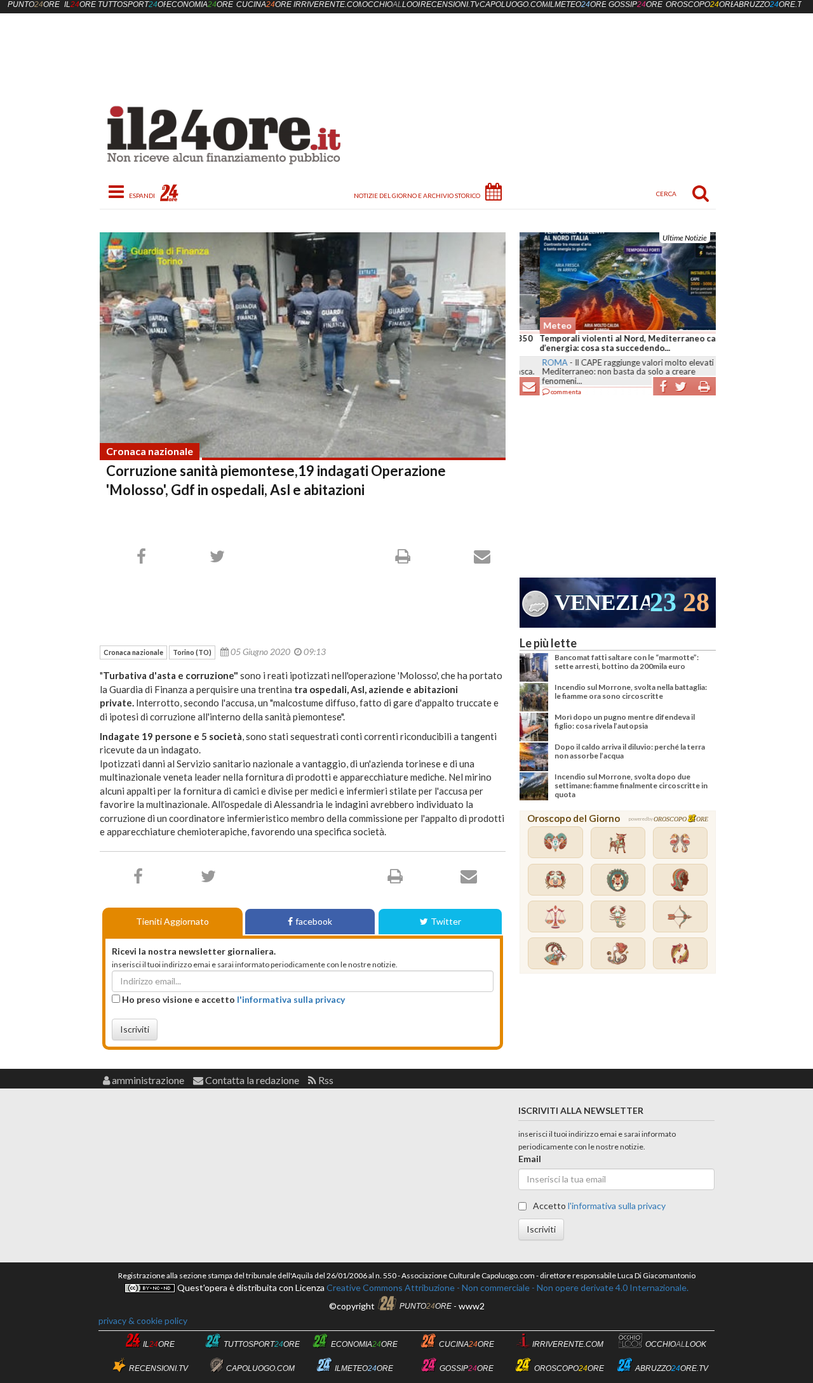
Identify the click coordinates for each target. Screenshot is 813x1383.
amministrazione (147, 1080)
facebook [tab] (313, 921)
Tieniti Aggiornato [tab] (172, 921)
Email (529, 1158)
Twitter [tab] (446, 921)
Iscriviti (134, 1029)
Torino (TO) (192, 652)
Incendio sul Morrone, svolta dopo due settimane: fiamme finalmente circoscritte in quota (631, 786)
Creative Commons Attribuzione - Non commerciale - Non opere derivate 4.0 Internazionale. (507, 1287)
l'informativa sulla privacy (291, 999)
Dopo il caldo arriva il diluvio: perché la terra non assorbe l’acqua (629, 751)
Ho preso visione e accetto (232, 999)
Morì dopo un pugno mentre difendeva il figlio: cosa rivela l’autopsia (624, 721)
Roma (535, 362)
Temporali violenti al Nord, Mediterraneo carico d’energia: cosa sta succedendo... (615, 343)
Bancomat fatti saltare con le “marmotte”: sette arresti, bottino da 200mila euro (626, 661)
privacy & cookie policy (142, 1320)
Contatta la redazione (251, 1080)
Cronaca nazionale (149, 451)
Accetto (598, 1205)
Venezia (602, 602)
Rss (324, 1080)
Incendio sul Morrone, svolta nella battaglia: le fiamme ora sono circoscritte (630, 691)
